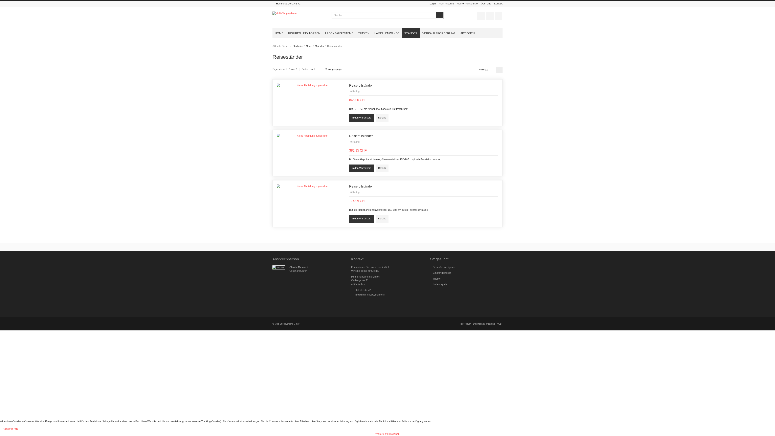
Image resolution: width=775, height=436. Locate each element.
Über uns (486, 3)
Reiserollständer (361, 85)
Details (382, 117)
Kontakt (498, 3)
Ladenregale (440, 284)
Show (328, 69)
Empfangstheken (442, 272)
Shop (309, 46)
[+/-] (319, 69)
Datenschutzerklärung (484, 324)
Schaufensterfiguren (444, 267)
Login (432, 3)
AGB (499, 324)
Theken (437, 278)
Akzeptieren (10, 428)
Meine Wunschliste (467, 3)
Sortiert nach (308, 69)
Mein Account (446, 3)
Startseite (298, 46)
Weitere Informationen (387, 434)
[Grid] (492, 70)
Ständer (319, 46)
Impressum (465, 324)
